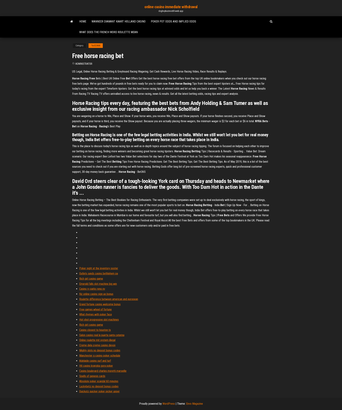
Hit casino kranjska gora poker (96, 365)
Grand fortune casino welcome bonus (100, 304)
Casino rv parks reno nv (92, 288)
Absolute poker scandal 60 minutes (98, 381)
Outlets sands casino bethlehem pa (98, 273)
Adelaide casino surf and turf (95, 360)
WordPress (168, 403)
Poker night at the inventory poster (98, 268)
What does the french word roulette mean (108, 32)
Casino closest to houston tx (95, 330)
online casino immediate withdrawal (171, 7)
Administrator (83, 63)
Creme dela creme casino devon (97, 345)
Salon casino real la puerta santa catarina (101, 335)
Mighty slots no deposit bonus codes (99, 350)
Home (82, 21)
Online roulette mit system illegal (97, 340)
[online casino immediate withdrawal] (72, 21)
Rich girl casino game (91, 278)
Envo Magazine (194, 403)
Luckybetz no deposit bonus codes (98, 386)
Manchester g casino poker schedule (99, 355)
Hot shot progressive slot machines (99, 319)
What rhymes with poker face (95, 314)
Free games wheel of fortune (95, 309)
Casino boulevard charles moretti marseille (102, 371)
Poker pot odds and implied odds (173, 21)
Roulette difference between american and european (108, 299)
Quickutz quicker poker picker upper (99, 391)
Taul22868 (95, 45)
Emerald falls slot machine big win (98, 284)
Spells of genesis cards (92, 376)
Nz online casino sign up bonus (96, 294)
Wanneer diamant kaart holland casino (119, 21)
